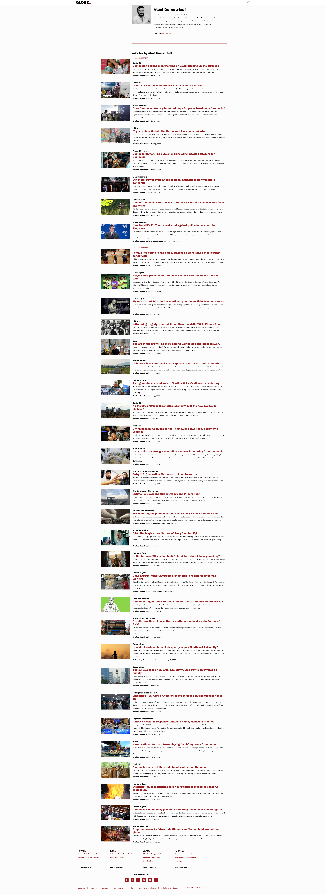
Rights (122, 857)
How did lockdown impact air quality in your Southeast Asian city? (175, 647)
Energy (153, 854)
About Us (81, 888)
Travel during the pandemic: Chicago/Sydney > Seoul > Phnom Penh (176, 513)
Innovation (190, 854)
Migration (113, 857)
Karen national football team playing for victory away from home (174, 744)
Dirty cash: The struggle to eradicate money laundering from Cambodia (178, 451)
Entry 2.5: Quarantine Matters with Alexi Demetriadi (166, 474)
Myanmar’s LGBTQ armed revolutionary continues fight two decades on (178, 301)
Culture (113, 854)
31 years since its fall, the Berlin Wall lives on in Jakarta (169, 131)
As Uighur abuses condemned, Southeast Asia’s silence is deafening (176, 383)
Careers (105, 888)
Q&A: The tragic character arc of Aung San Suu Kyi (165, 533)
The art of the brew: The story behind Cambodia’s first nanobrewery (176, 343)
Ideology (81, 857)
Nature (160, 854)
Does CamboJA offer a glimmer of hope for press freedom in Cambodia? (179, 108)
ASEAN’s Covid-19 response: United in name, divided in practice (173, 721)
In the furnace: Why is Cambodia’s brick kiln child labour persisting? (176, 556)
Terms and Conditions (147, 888)
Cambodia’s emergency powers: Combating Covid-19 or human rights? (177, 809)
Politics (96, 857)
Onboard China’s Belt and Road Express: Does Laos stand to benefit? (177, 363)
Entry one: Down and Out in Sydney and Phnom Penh (166, 493)
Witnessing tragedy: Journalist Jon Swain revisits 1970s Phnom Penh (177, 324)
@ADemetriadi (166, 33)
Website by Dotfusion (169, 888)
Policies (130, 888)
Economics (179, 854)
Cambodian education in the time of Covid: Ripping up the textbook (176, 65)
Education (122, 854)
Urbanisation (148, 861)
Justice (89, 857)
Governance (100, 854)
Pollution (146, 857)
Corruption (179, 857)
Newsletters (118, 888)
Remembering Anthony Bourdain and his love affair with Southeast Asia (178, 601)
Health (130, 854)
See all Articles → (84, 867)
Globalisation (89, 854)
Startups (178, 861)
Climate (146, 854)
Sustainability (191, 857)
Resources (156, 857)
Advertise (93, 888)
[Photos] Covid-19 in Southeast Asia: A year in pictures (167, 85)
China (80, 854)
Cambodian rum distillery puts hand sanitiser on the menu (170, 767)
